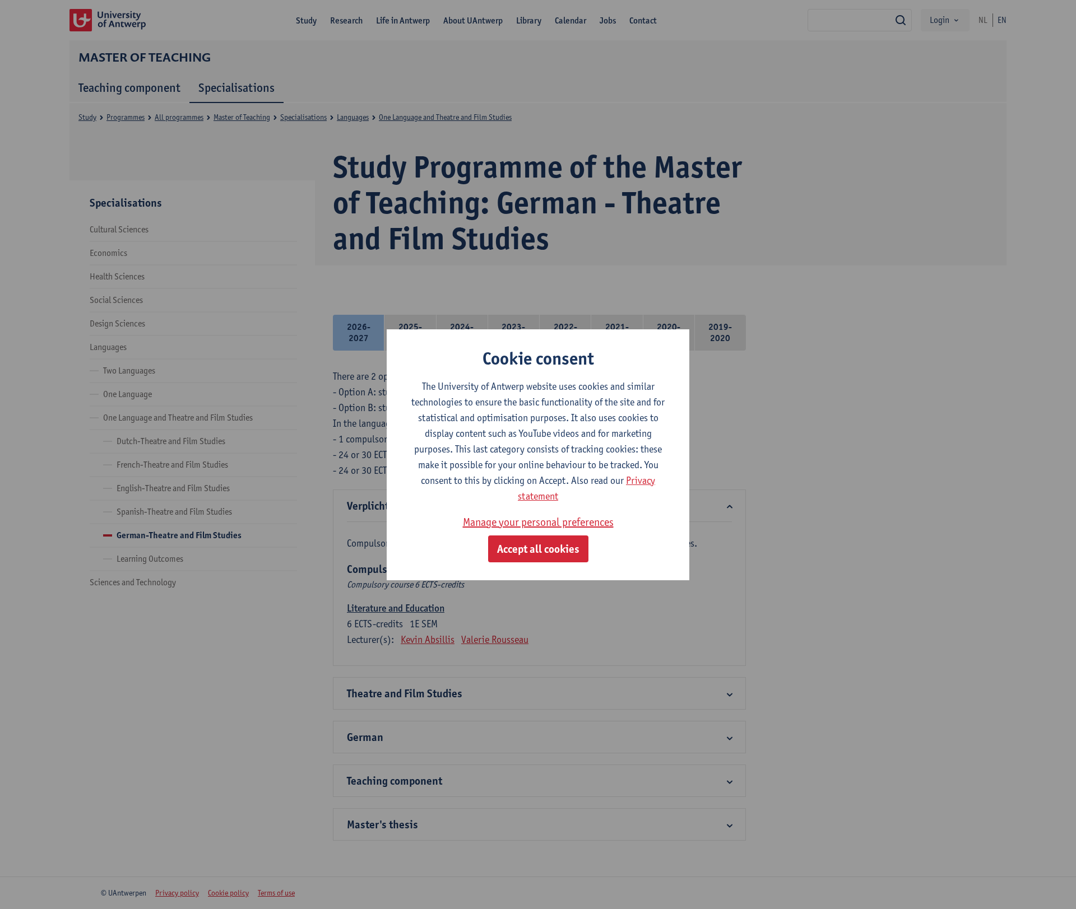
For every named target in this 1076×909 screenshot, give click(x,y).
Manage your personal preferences (538, 522)
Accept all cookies (538, 549)
